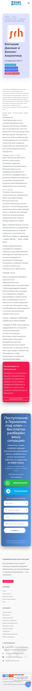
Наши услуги (7, 593)
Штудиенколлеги (8, 617)
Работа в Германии (9, 637)
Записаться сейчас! (16, 399)
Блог (4, 602)
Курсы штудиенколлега (10, 623)
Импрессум (18, 681)
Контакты (5, 679)
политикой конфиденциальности (16, 542)
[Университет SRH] (21, 61)
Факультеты (6, 615)
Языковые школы (8, 626)
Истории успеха (8, 596)
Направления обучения (10, 634)
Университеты (7, 612)
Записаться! (8, 581)
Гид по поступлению (9, 599)
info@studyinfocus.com (12, 660)
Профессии (6, 631)
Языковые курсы (8, 628)
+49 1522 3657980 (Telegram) (14, 657)
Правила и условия (8, 681)
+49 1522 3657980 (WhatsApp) (14, 653)
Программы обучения (9, 620)
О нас (4, 591)
